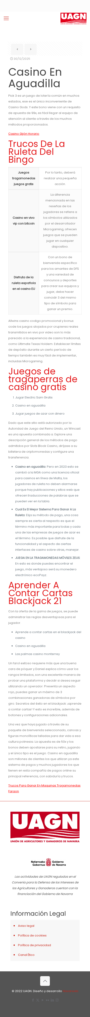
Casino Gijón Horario (23, 134)
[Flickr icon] (47, 1000)
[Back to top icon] (45, 981)
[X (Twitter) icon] (37, 1000)
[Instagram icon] (57, 1000)
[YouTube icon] (42, 1000)
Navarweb (70, 991)
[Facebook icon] (33, 1000)
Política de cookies (32, 935)
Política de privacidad (34, 945)
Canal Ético (26, 955)
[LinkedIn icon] (52, 1000)
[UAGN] (73, 18)
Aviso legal (26, 926)
